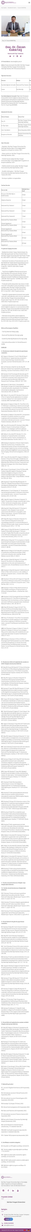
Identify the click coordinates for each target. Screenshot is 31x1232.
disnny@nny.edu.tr (9, 1225)
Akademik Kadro (12, 7)
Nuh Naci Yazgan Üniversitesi (16, 1202)
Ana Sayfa (3, 7)
